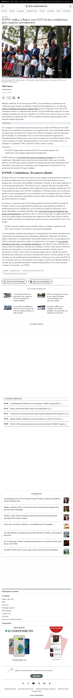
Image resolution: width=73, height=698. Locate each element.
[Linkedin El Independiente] (44, 683)
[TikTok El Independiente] (50, 684)
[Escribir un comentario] (18, 97)
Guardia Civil (6, 613)
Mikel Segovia (7, 86)
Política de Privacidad (10, 689)
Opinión (4, 11)
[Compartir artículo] (3, 97)
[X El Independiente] (23, 683)
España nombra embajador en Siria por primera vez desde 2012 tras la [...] (36, 419)
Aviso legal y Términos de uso (25, 689)
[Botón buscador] (70, 6)
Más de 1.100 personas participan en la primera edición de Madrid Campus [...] (38, 424)
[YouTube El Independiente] (33, 683)
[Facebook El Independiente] (28, 683)
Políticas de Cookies (63, 689)
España (12, 11)
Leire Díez (5, 616)
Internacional (31, 11)
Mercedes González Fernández (12, 619)
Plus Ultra (5, 605)
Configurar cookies (36, 691)
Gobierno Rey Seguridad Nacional (55, 1)
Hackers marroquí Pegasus (38, 1)
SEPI (3, 602)
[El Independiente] (36, 6)
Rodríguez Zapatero (8, 608)
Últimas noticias (14, 1)
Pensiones (67, 1)
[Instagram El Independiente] (39, 683)
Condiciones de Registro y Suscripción (46, 689)
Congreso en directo (24, 1)
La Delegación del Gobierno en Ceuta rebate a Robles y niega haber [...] (36, 403)
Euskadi (5, 270)
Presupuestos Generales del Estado (15, 273)
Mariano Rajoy (15, 270)
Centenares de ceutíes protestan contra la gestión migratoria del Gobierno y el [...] (39, 414)
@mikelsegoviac (7, 89)
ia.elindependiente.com (19, 660)
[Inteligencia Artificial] (19, 656)
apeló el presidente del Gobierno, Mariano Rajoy (21, 109)
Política (5, 17)
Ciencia (42, 11)
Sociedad (50, 11)
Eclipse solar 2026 (8, 599)
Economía (20, 11)
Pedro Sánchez (6, 611)
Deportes (67, 11)
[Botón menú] (3, 6)
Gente (58, 11)
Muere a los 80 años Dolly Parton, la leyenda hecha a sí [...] (31, 409)
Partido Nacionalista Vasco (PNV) (33, 270)
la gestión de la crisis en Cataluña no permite (35, 157)
